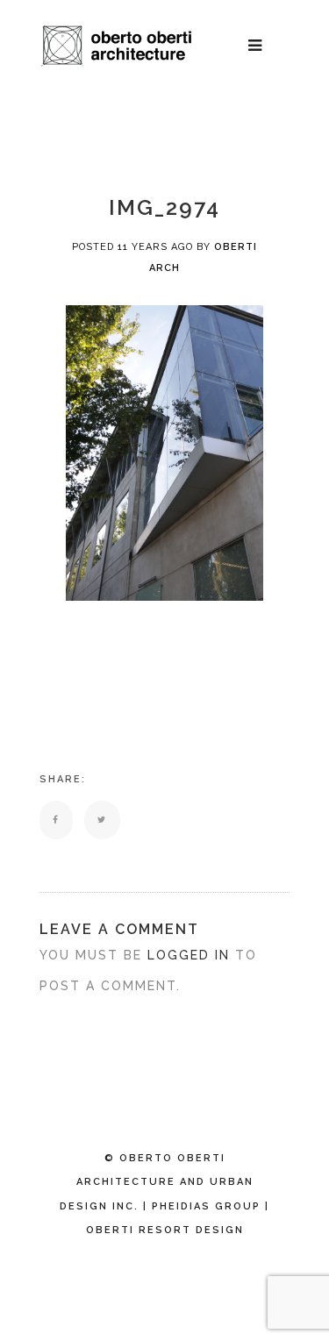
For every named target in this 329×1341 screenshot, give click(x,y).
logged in (188, 955)
